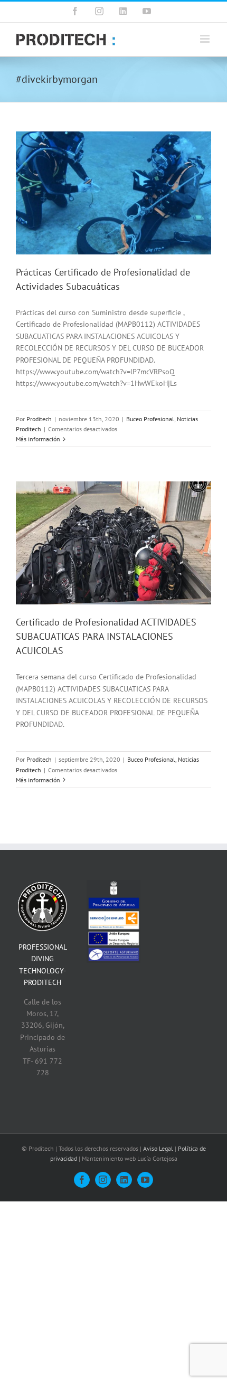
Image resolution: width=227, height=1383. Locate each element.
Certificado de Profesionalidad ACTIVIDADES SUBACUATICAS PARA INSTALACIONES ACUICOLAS (106, 636)
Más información (38, 439)
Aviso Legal (158, 1148)
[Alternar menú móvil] (205, 38)
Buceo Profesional (150, 419)
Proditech (39, 419)
